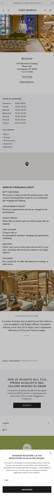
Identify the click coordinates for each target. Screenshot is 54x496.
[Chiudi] (50, 453)
